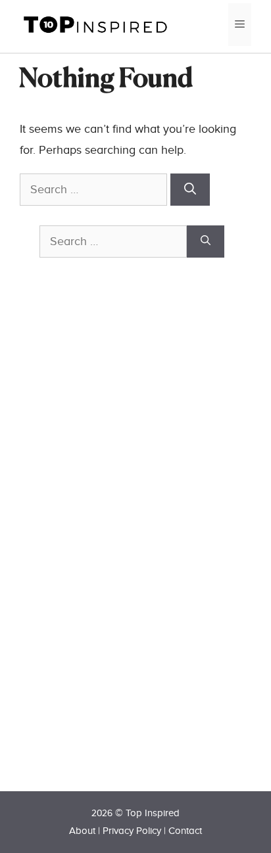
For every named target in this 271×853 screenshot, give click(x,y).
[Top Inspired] (95, 24)
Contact (185, 831)
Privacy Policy (132, 831)
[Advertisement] (138, 547)
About (82, 831)
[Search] (190, 189)
